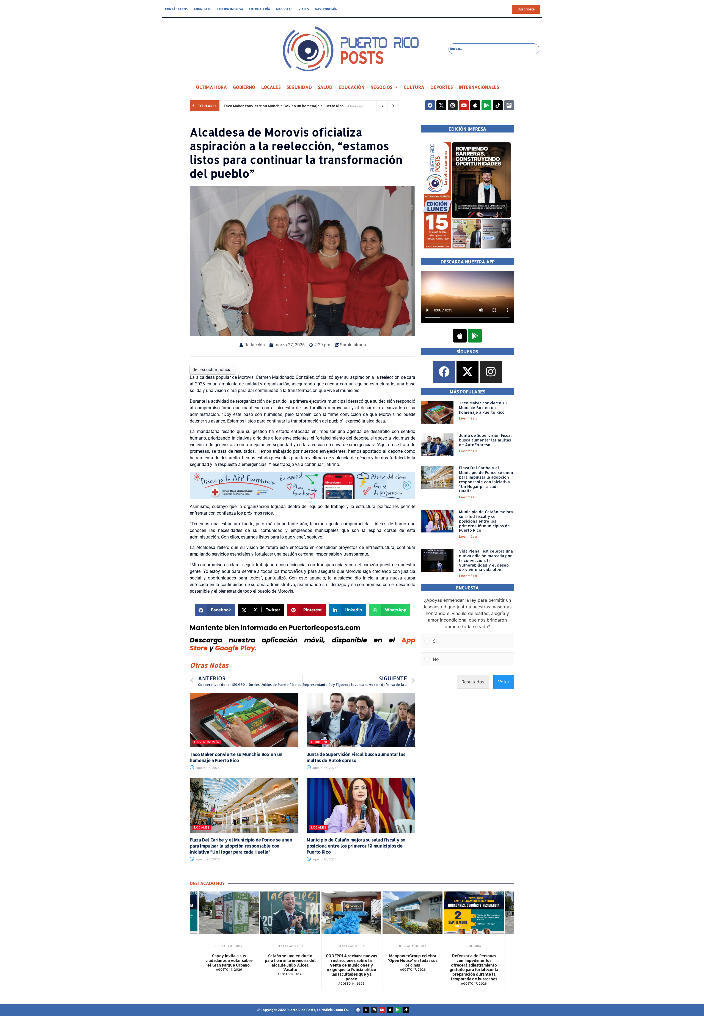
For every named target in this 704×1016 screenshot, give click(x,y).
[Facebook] (430, 105)
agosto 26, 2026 (207, 768)
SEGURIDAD (299, 87)
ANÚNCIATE (202, 9)
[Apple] (475, 105)
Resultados (472, 681)
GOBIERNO (244, 87)
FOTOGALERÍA (259, 9)
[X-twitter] (441, 105)
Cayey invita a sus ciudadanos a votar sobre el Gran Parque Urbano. (473, 960)
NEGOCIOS (381, 87)
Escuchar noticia (215, 369)
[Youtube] (464, 105)
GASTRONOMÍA (326, 9)
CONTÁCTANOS (176, 9)
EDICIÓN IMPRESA (230, 9)
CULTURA (414, 87)
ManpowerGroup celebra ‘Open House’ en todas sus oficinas (351, 960)
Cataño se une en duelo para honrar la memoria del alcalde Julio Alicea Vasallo (229, 962)
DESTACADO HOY (229, 946)
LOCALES (270, 87)
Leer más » (468, 418)
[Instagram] (453, 105)
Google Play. (236, 648)
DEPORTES (441, 87)
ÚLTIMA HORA (211, 87)
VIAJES (303, 9)
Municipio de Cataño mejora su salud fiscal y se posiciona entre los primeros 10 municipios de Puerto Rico (356, 846)
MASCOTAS (284, 9)
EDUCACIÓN (351, 87)
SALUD (325, 87)
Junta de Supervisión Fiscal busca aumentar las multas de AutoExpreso (356, 757)
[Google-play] (486, 105)
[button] (215, 610)
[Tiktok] (498, 105)
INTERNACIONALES (479, 87)
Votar (503, 681)
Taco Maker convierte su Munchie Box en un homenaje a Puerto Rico (283, 106)
